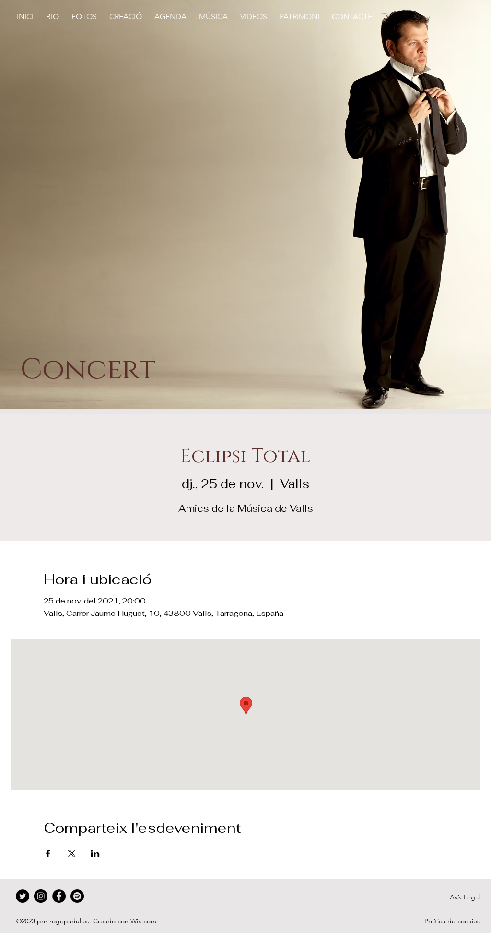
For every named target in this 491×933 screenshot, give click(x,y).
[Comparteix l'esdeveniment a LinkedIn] (95, 853)
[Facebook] (59, 896)
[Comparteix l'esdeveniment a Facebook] (48, 853)
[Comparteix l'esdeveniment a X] (71, 853)
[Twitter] (22, 896)
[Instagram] (40, 896)
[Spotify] (77, 896)
